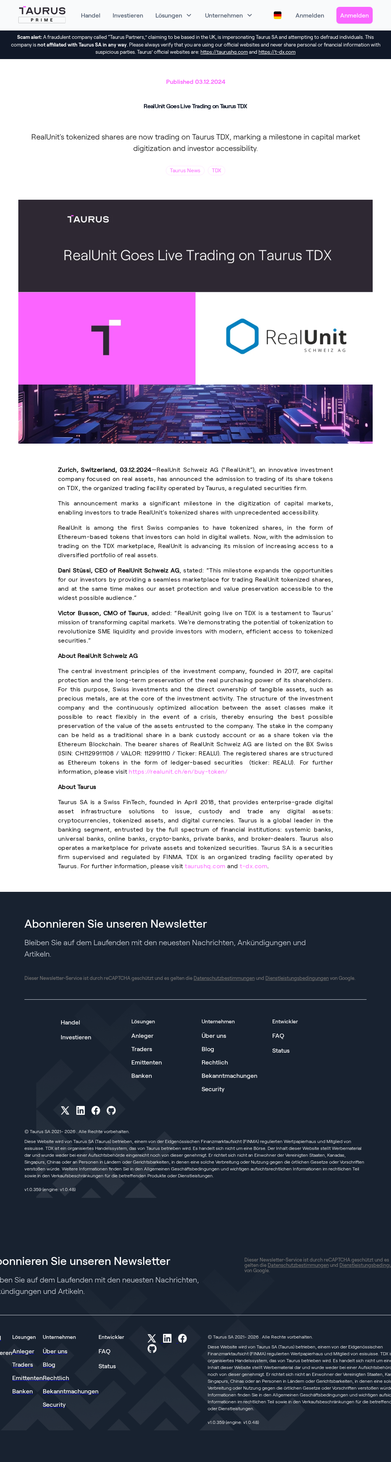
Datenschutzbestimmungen (224, 978)
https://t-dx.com (277, 52)
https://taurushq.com (224, 52)
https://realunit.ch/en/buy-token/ (178, 771)
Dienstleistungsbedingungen (297, 978)
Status (280, 1050)
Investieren (76, 1036)
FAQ (278, 1035)
